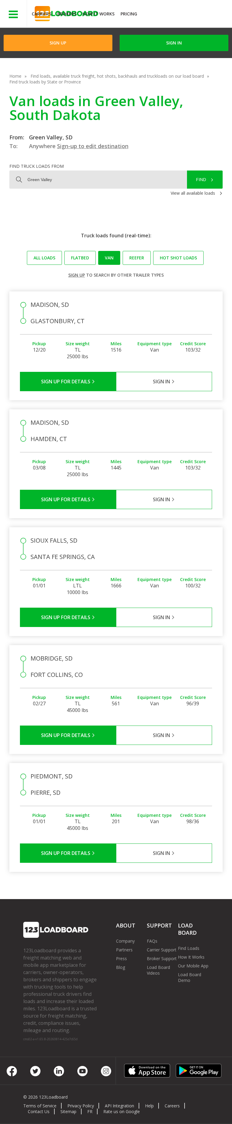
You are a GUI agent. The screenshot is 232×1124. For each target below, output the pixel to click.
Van (109, 258)
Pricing (129, 14)
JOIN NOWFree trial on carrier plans (185, 15)
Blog (120, 967)
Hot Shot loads (178, 258)
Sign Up (58, 43)
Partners (124, 950)
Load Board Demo (189, 977)
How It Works (98, 14)
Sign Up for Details (66, 381)
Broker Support (162, 958)
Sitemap (68, 1111)
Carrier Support (161, 950)
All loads (44, 258)
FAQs (152, 941)
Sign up (76, 275)
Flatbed (80, 258)
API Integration (119, 1106)
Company (125, 941)
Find (201, 179)
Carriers (41, 14)
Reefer (136, 258)
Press (121, 958)
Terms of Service (39, 1106)
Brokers (66, 14)
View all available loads (193, 193)
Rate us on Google (121, 1111)
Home (15, 76)
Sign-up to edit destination (92, 146)
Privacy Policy (80, 1106)
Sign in (174, 43)
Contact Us (39, 1111)
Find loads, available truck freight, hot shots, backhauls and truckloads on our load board (117, 76)
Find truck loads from (36, 166)
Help (149, 1106)
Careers (172, 1106)
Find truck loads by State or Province (45, 82)
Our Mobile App (193, 966)
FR (89, 1111)
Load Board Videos (158, 970)
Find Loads (188, 948)
